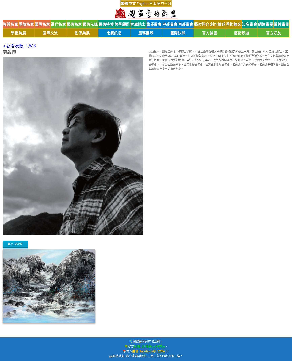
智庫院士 (138, 24)
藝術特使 (106, 24)
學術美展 (18, 33)
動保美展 (82, 33)
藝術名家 (74, 24)
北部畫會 (154, 24)
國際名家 (42, 24)
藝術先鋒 (90, 24)
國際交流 (50, 33)
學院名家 (26, 24)
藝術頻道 (241, 33)
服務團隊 (146, 33)
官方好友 (273, 33)
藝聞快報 (178, 33)
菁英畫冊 (281, 24)
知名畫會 (249, 24)
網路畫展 (265, 24)
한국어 (166, 3)
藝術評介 (201, 24)
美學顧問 (122, 24)
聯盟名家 (10, 24)
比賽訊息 (114, 33)
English (142, 3)
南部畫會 (185, 24)
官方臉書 (209, 33)
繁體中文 (128, 3)
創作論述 (217, 24)
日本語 (154, 3)
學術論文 (233, 24)
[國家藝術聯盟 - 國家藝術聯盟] (146, 13)
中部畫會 (170, 24)
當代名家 (58, 24)
